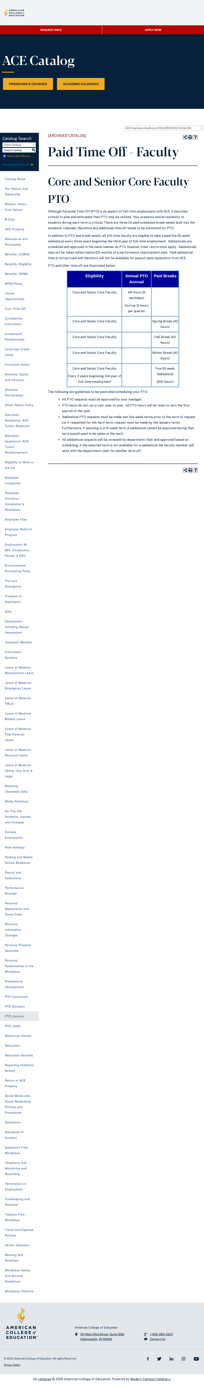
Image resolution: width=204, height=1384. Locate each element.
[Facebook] (148, 1358)
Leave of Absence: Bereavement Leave (19, 670)
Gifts (8, 611)
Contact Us (157, 1339)
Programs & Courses (28, 84)
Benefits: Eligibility (18, 264)
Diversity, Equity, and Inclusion (17, 377)
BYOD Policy (14, 283)
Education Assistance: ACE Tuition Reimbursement (17, 444)
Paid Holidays (15, 847)
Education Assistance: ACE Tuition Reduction (17, 420)
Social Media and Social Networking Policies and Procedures (18, 1104)
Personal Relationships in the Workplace (19, 966)
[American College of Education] (14, 12)
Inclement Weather (18, 642)
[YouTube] (196, 1358)
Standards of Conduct (14, 1135)
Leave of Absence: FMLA (18, 701)
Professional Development (14, 984)
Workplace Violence (19, 1291)
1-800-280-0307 (161, 1334)
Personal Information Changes (13, 929)
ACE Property (15, 229)
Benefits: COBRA (17, 254)
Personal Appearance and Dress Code (17, 908)
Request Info (51, 29)
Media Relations (16, 801)
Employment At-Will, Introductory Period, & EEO (17, 550)
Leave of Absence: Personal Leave (18, 752)
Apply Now (153, 29)
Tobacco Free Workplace (15, 1217)
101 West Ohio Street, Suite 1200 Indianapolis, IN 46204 (102, 1337)
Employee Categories (13, 480)
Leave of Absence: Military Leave (18, 716)
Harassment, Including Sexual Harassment (17, 626)
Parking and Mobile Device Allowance (19, 860)
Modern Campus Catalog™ (150, 1379)
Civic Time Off (15, 309)
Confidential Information (13, 321)
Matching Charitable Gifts (16, 788)
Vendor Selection (17, 1245)
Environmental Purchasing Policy (18, 568)
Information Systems (13, 655)
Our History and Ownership (16, 191)
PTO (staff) (13, 1026)
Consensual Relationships (15, 336)
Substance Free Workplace (16, 1150)
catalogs (44, 1379)
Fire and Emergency (13, 583)
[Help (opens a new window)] (195, 137)
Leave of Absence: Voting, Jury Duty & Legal (19, 770)
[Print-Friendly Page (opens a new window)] (190, 137)
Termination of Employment (15, 1186)
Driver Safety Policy (19, 405)
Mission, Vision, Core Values (16, 207)
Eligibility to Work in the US (19, 465)
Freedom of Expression (13, 599)
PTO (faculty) (14, 1016)
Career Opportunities (15, 296)
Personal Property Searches (18, 948)
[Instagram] (183, 1358)
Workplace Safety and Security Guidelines (17, 1275)
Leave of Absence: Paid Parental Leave (18, 734)
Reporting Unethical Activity (19, 1068)
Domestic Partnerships (14, 392)
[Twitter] (159, 1358)
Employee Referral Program (18, 532)
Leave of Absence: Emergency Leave (18, 685)
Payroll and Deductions (13, 875)
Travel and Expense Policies (19, 1232)
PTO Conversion (16, 997)
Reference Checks (18, 1036)
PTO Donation (15, 1006)
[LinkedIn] (172, 1358)
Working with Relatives (14, 1257)
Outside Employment (14, 835)
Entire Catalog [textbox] (12, 144)
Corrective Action (17, 364)
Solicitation (13, 1122)
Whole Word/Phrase (18, 156)
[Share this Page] (185, 137)
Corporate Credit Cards (17, 352)
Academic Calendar (81, 84)
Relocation (12, 1045)
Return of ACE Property (15, 1083)
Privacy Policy (12, 1364)
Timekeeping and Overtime (17, 1202)
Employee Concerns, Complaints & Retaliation (14, 501)
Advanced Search (15, 164)
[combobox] (164, 128)
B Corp (10, 219)
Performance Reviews (14, 890)
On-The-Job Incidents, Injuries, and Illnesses (18, 816)
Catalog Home (15, 179)
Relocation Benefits (19, 1055)
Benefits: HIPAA (16, 274)
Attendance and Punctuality (16, 241)
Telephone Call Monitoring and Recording (16, 1168)
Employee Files (16, 519)
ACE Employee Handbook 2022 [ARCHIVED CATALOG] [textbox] (158, 128)
